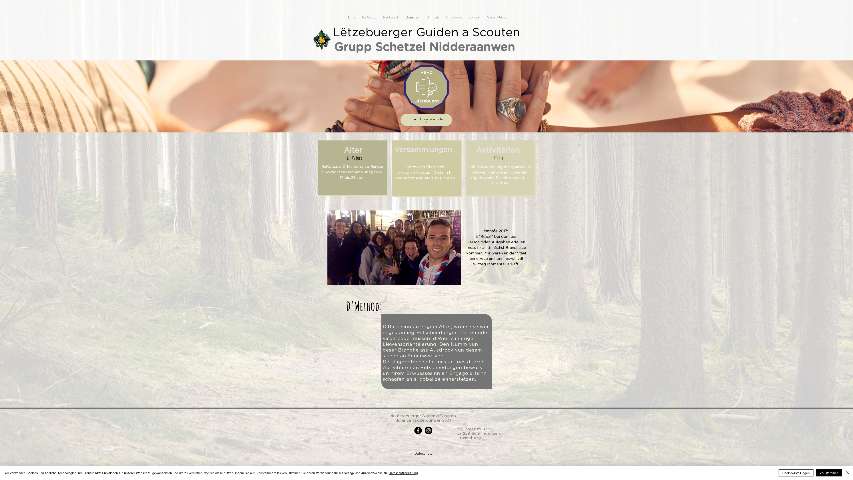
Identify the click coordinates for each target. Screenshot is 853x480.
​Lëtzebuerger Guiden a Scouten (426, 32)
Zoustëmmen (829, 473)
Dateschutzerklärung (403, 473)
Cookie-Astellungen (796, 473)
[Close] (847, 472)
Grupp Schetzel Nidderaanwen (426, 47)
